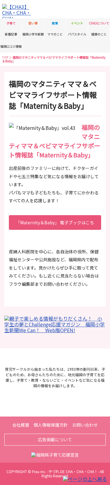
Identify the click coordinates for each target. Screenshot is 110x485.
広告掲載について (55, 439)
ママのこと (55, 34)
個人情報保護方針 (51, 425)
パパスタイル (77, 34)
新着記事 (11, 34)
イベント (77, 23)
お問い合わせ (85, 425)
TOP (5, 57)
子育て (11, 23)
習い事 (33, 23)
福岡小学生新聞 (33, 34)
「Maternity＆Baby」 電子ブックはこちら (55, 224)
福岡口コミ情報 (11, 46)
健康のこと (99, 34)
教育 (55, 23)
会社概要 (20, 425)
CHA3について (99, 23)
